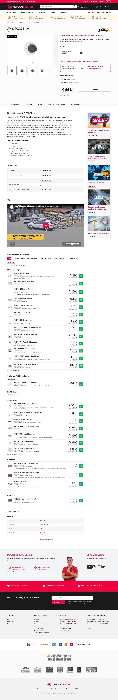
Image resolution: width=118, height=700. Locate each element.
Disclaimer (69, 689)
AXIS (8, 32)
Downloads (29, 104)
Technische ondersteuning (42, 632)
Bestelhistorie (11, 624)
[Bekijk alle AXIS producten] (104, 30)
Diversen (11, 262)
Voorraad (36, 626)
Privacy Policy (55, 689)
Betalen (36, 621)
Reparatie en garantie (40, 630)
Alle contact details (66, 630)
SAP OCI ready (77, 689)
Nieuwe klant (11, 626)
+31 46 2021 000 (29, 1)
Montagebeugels (19, 258)
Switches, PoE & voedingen (36, 258)
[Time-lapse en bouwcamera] (99, 223)
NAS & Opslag (53, 258)
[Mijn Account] (101, 7)
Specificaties (75, 104)
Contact (102, 1)
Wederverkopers (39, 628)
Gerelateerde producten (56, 104)
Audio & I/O (64, 258)
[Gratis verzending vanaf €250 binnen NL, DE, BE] (99, 146)
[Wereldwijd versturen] (99, 172)
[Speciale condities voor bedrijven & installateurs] (99, 197)
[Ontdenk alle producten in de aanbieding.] (99, 120)
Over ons (94, 1)
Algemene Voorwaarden (43, 689)
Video (40, 104)
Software (73, 258)
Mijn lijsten (10, 621)
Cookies (62, 689)
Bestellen (36, 619)
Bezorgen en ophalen (40, 624)
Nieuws (86, 1)
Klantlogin (10, 619)
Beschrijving (14, 104)
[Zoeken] (74, 6)
